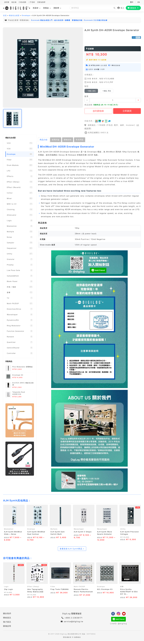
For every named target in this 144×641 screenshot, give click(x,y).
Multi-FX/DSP (79, 586)
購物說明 (7, 626)
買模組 (46, 8)
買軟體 (56, 8)
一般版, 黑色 (106, 91)
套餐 (122, 586)
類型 (86, 86)
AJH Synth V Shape (82, 532)
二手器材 (31, 2)
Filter (53, 586)
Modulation (8, 529)
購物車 (134, 8)
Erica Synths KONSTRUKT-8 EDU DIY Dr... (129, 591)
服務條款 (77, 637)
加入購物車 (14, 524)
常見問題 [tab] (79, 139)
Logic (6, 586)
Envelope (26, 15)
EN (139, 2)
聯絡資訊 (7, 618)
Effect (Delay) (33, 586)
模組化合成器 (14, 15)
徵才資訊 (7, 622)
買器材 (36, 8)
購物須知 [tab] (67, 139)
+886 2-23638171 (73, 618)
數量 (86, 96)
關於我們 (7, 613)
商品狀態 (88, 105)
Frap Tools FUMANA (60, 589)
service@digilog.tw (73, 621)
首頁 (5, 15)
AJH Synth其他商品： (17, 500)
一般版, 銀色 (91, 91)
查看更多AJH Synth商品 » (72, 549)
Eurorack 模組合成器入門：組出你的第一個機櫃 (50, 20)
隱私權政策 (67, 637)
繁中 (131, 2)
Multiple (54, 529)
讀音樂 (6, 2)
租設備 (13, 2)
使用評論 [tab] (55, 139)
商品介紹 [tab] (43, 139)
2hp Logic (8, 589)
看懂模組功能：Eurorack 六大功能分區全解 (89, 20)
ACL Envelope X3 (105, 589)
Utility (122, 529)
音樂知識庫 (41, 2)
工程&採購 (22, 2)
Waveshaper (79, 529)
